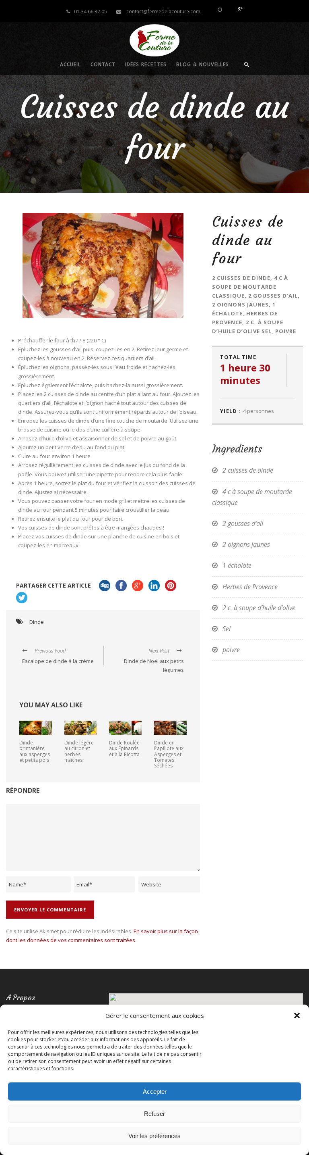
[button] (297, 1015)
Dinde (36, 621)
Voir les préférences (154, 1135)
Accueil (70, 64)
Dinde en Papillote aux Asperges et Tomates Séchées (168, 754)
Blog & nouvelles (202, 64)
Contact (103, 64)
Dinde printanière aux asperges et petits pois (34, 751)
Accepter (155, 1091)
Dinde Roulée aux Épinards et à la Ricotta (124, 748)
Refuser (154, 1113)
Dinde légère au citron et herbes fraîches (79, 751)
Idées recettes (146, 64)
